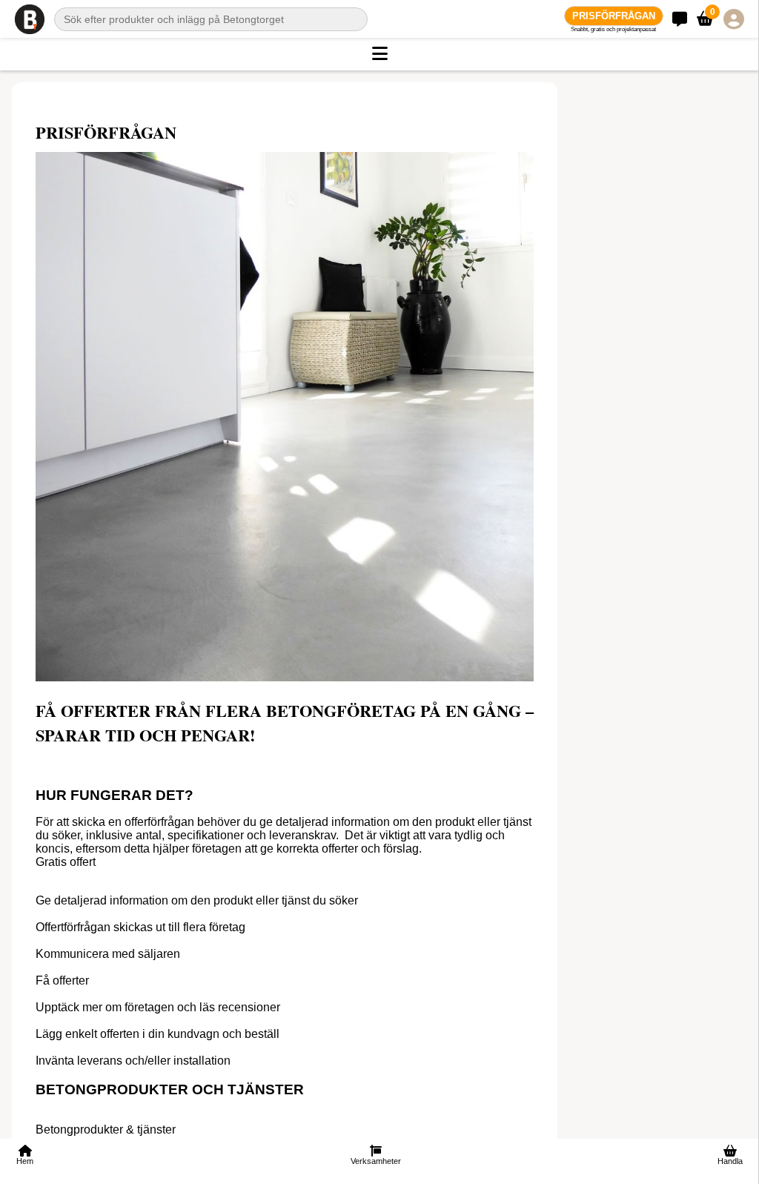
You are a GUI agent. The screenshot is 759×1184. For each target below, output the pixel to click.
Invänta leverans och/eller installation (133, 1060)
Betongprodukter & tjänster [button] (106, 1129)
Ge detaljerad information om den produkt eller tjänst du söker (197, 900)
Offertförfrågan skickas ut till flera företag (140, 927)
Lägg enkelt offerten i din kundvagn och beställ (157, 1034)
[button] (379, 54)
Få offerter (62, 980)
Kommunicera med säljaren (108, 953)
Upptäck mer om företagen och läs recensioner (158, 1007)
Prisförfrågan (613, 16)
